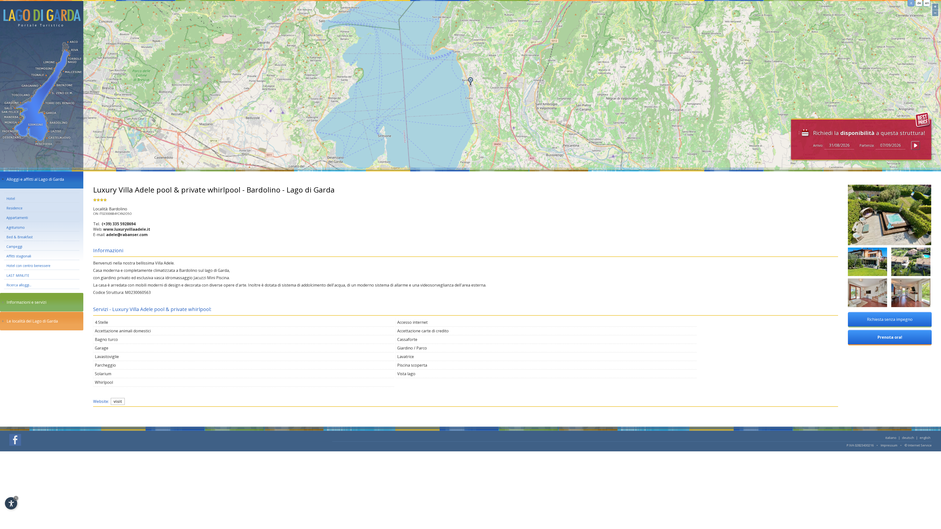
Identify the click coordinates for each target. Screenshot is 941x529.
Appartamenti (17, 217)
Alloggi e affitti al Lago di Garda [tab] (35, 179)
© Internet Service (918, 445)
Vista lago (406, 373)
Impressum (889, 445)
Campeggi (14, 246)
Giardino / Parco (412, 348)
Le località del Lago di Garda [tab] (32, 321)
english (925, 437)
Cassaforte (407, 339)
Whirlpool (104, 382)
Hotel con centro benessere (28, 265)
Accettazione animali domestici (123, 331)
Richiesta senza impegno (890, 319)
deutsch (908, 437)
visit (117, 401)
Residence (14, 208)
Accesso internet (412, 322)
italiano (890, 437)
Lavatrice (405, 356)
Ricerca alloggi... (18, 285)
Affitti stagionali (18, 256)
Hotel (10, 198)
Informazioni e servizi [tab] (26, 302)
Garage (101, 348)
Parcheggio (105, 365)
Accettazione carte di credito (423, 331)
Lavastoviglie (107, 356)
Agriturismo (15, 227)
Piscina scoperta (412, 365)
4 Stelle (101, 322)
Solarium (103, 373)
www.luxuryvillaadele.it (126, 229)
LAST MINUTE (17, 275)
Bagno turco (106, 339)
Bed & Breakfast (19, 237)
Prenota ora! (890, 337)
